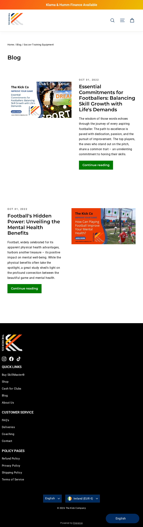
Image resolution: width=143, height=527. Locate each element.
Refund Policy (11, 458)
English (50, 498)
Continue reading (95, 165)
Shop (5, 381)
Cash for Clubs (11, 388)
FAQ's (5, 420)
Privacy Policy (11, 465)
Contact (7, 441)
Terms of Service (13, 479)
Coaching (8, 434)
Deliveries (8, 427)
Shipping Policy (12, 472)
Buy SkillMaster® (13, 374)
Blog (18, 44)
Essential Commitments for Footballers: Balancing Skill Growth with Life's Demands (107, 98)
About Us (8, 402)
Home (10, 44)
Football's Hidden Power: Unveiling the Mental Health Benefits (33, 224)
